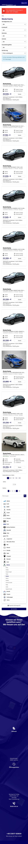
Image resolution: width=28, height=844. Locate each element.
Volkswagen (9, 597)
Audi (7, 503)
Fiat (7, 521)
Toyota (8, 594)
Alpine (8, 501)
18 (19, 491)
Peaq (7, 584)
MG (7, 544)
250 (20, 478)
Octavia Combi (9, 582)
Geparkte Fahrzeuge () (14, 605)
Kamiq (7, 576)
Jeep (7, 533)
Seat (7, 562)
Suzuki (8, 591)
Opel (7, 553)
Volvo (7, 600)
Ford (7, 524)
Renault (8, 559)
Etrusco (8, 518)
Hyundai (8, 530)
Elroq (7, 567)
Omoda (8, 550)
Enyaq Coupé (8, 571)
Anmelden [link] (14, 609)
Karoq (7, 578)
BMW (7, 506)
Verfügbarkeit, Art (7, 21)
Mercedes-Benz (10, 541)
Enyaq (7, 569)
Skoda (8, 564)
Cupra (8, 512)
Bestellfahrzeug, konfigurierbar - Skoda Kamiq (14, 82)
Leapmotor (9, 538)
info (3, 16)
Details (19, 94)
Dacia (7, 515)
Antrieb (4, 39)
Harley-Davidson (10, 527)
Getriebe (4, 33)
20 (10, 478)
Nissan (8, 547)
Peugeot (8, 556)
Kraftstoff (4, 27)
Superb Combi (9, 589)
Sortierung (5, 50)
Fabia (7, 574)
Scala (7, 586)
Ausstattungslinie (7, 44)
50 (13, 478)
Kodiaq (7, 580)
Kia (7, 536)
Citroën (8, 509)
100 (16, 478)
